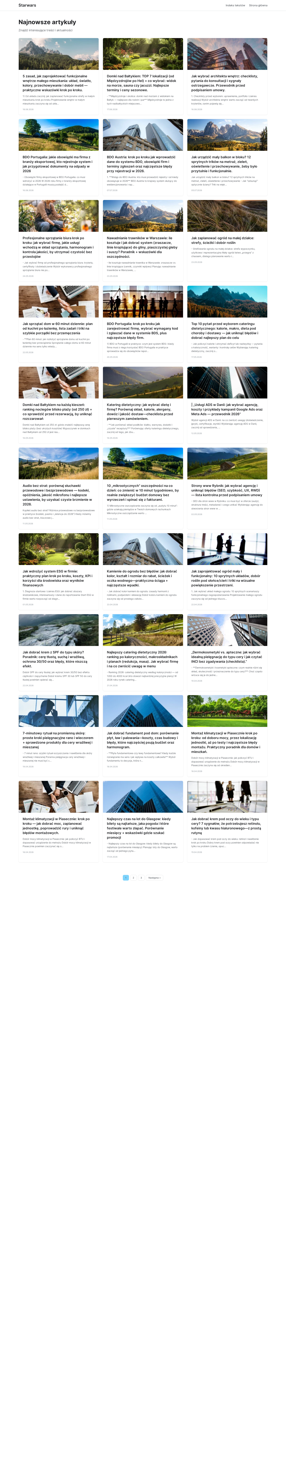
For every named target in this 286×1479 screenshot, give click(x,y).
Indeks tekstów (235, 5)
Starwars (27, 5)
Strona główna (258, 5)
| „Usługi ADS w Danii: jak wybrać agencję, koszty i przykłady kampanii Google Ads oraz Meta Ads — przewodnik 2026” (227, 409)
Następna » (154, 877)
